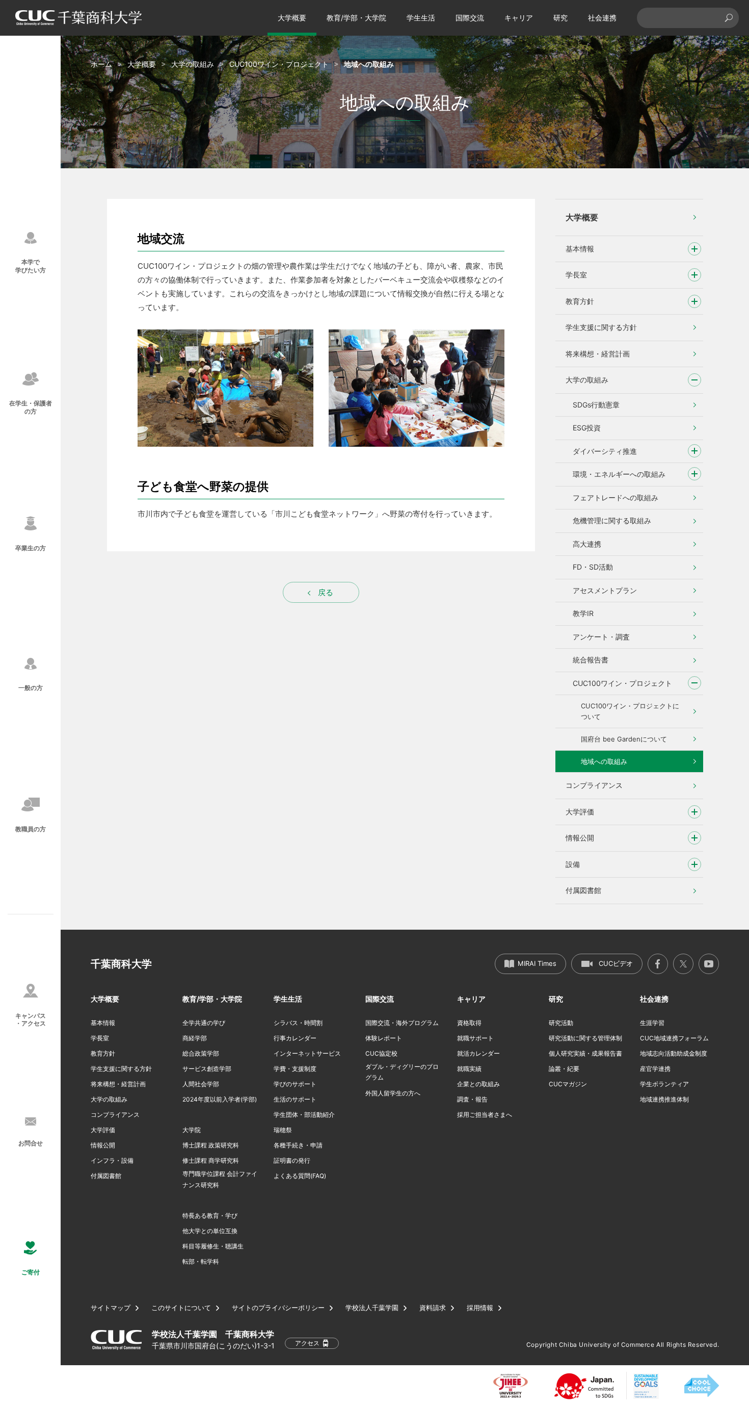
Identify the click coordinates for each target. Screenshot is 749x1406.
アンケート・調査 (601, 636)
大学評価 (580, 811)
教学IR (583, 613)
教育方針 (580, 301)
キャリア (518, 17)
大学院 (191, 1130)
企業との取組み (478, 1084)
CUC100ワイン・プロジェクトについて (630, 711)
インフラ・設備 (112, 1160)
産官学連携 (655, 1068)
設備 (573, 864)
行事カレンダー (295, 1038)
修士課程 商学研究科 (210, 1160)
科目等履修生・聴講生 (213, 1246)
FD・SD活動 (593, 567)
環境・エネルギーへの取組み (619, 474)
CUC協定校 (381, 1053)
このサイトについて (181, 1308)
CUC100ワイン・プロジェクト (279, 64)
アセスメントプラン (605, 590)
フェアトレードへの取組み (615, 497)
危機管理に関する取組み (612, 520)
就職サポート (475, 1038)
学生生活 (421, 17)
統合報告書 (590, 659)
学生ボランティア (664, 1084)
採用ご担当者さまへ (484, 1114)
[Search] (728, 18)
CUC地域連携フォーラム (674, 1038)
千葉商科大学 (121, 964)
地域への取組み (604, 761)
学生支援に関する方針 (601, 327)
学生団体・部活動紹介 (304, 1114)
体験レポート (383, 1038)
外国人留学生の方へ (392, 1093)
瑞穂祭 (283, 1130)
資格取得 (469, 1023)
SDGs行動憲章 (596, 404)
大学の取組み (192, 64)
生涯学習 (652, 1023)
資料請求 (432, 1308)
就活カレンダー (478, 1053)
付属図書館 (583, 890)
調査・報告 (472, 1099)
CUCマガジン (568, 1084)
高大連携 (587, 544)
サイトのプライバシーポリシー (278, 1308)
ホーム (101, 64)
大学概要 (292, 17)
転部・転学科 (200, 1261)
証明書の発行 (292, 1160)
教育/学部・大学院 (356, 17)
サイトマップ (110, 1308)
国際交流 (470, 17)
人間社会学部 (200, 1084)
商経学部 (194, 1038)
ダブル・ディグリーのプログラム (402, 1072)
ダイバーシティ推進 (605, 451)
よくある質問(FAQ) (300, 1176)
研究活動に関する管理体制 (585, 1038)
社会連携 (602, 17)
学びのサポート (295, 1084)
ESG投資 (587, 427)
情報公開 (580, 837)
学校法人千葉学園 (371, 1308)
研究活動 (561, 1023)
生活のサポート (295, 1099)
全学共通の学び (203, 1023)
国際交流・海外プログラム (402, 1023)
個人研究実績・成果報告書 (585, 1053)
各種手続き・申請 (298, 1145)
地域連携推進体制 (664, 1099)
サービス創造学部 (206, 1068)
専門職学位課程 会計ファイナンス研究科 (219, 1179)
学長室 (576, 274)
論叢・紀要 (564, 1068)
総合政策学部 (200, 1053)
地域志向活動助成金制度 (673, 1053)
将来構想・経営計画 (598, 353)
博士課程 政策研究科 (210, 1145)
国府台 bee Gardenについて (624, 739)
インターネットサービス (307, 1053)
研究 (560, 17)
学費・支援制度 (295, 1068)
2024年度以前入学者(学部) (219, 1099)
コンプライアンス (594, 785)
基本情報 (580, 248)
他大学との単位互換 (209, 1231)
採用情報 (480, 1308)
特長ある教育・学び (209, 1215)
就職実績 (469, 1068)
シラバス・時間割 (298, 1023)
